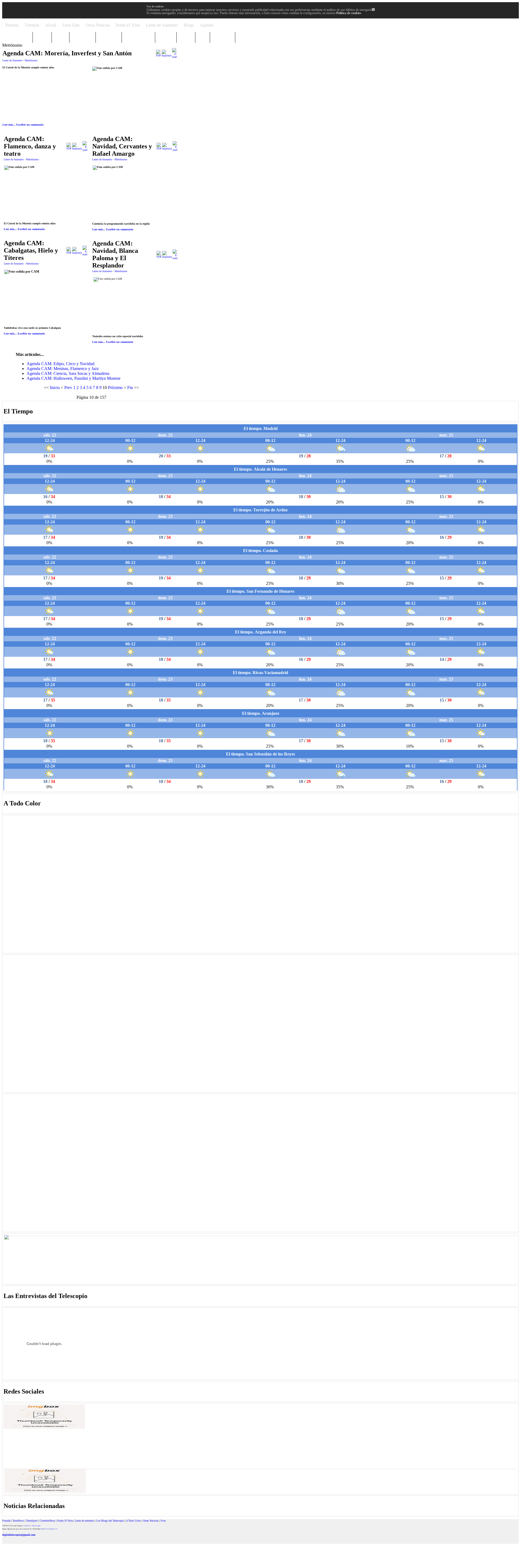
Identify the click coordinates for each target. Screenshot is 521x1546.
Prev (68, 387)
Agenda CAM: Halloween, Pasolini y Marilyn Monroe (73, 378)
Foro (163, 1520)
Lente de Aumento (12, 60)
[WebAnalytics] (13, 1542)
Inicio (55, 387)
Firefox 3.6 (45, 1529)
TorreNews (18, 1520)
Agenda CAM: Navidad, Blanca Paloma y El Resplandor (115, 254)
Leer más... (8, 124)
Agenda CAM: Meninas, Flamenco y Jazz (63, 368)
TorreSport (31, 1520)
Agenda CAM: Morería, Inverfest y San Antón (67, 53)
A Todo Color (133, 1520)
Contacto (27, 1525)
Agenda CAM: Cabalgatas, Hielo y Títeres (31, 250)
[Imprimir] (166, 55)
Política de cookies (348, 13)
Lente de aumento (84, 1520)
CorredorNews (47, 1520)
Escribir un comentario (29, 124)
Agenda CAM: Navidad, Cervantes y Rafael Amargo (122, 146)
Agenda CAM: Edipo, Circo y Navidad (60, 363)
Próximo (115, 387)
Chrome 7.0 (53, 1529)
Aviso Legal (36, 1525)
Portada (6, 1520)
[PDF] (158, 55)
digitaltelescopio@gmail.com (18, 1534)
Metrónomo (31, 60)
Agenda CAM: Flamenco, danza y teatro (30, 146)
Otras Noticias (150, 1520)
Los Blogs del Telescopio (110, 1520)
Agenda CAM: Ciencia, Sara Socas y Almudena (68, 373)
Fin (130, 387)
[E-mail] (174, 56)
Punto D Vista (65, 1520)
